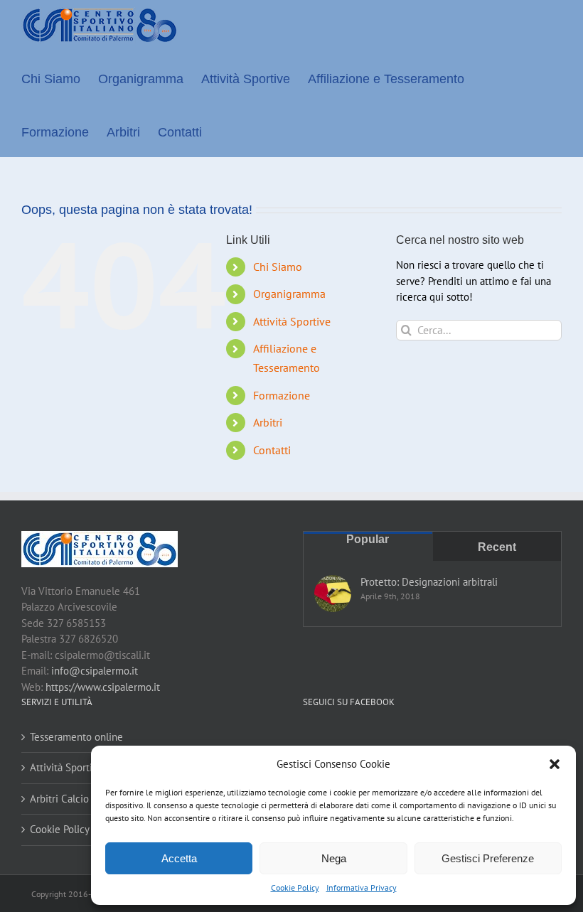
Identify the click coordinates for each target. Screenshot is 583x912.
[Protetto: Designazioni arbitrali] (332, 593)
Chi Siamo (277, 266)
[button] (554, 764)
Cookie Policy (295, 887)
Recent (497, 547)
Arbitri (267, 422)
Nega (333, 858)
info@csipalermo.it (94, 670)
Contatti (272, 450)
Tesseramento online (76, 737)
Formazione (281, 395)
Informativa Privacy (361, 887)
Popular (367, 539)
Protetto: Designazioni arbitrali (429, 582)
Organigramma (289, 293)
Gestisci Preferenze (488, 858)
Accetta (179, 858)
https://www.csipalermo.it (103, 687)
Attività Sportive (292, 321)
